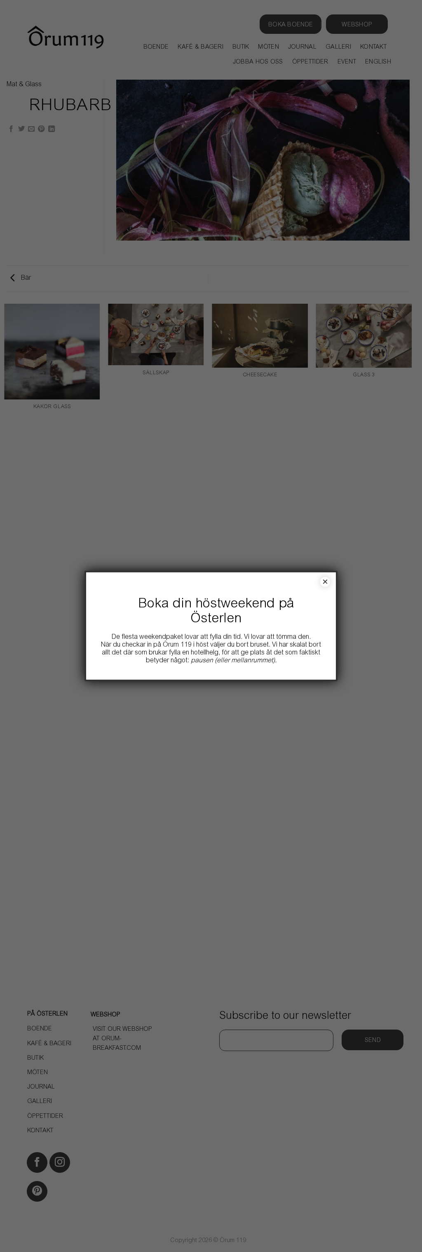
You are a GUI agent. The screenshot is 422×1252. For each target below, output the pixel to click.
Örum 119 (177, 645)
